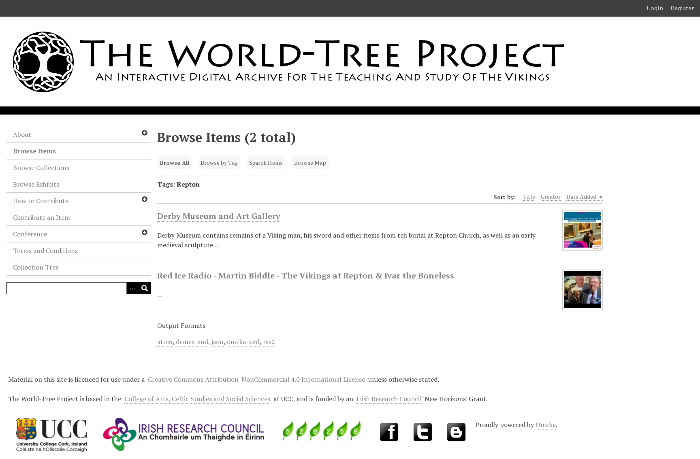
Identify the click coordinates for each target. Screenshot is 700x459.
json (217, 341)
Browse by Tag (219, 162)
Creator (551, 196)
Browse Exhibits (36, 184)
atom (165, 341)
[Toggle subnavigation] (144, 132)
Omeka (546, 424)
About (22, 134)
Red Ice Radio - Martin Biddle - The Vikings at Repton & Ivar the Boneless (305, 275)
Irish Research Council (389, 398)
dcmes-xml (192, 341)
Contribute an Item (41, 217)
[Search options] (132, 288)
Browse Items (34, 151)
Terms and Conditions (45, 250)
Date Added (582, 196)
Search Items (266, 162)
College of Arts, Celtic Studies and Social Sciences (197, 398)
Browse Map (310, 162)
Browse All (174, 162)
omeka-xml (243, 341)
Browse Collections (41, 167)
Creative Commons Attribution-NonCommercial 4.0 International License (256, 379)
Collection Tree (36, 267)
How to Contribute (40, 200)
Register (682, 8)
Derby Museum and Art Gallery (218, 215)
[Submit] (145, 288)
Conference (30, 234)
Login (655, 8)
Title (529, 196)
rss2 (269, 341)
